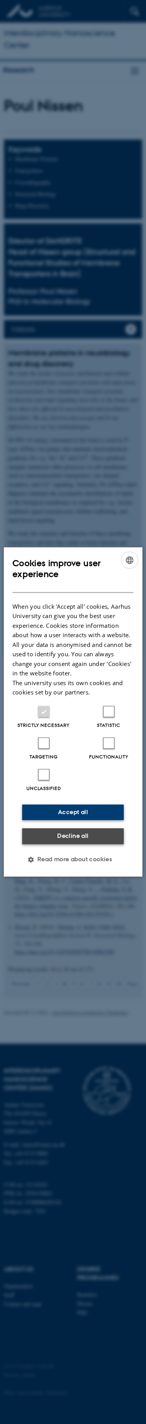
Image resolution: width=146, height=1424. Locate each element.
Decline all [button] (72, 835)
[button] (73, 859)
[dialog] (73, 711)
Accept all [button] (73, 812)
